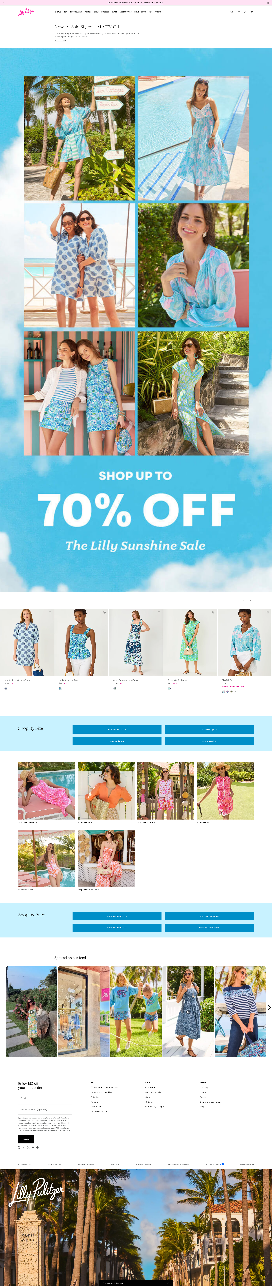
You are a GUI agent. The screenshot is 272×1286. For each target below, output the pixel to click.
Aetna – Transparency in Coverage (178, 1164)
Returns (94, 1102)
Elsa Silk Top (227, 680)
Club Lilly (149, 1097)
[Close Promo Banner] (3, 3)
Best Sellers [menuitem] (76, 12)
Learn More (156, 2)
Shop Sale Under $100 (209, 928)
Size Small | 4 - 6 (209, 730)
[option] (27, 642)
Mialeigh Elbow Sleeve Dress (17, 680)
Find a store (150, 1087)
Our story (204, 1087)
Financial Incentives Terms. (60, 1130)
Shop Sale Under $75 (117, 928)
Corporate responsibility (211, 1102)
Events (203, 1097)
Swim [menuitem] (114, 12)
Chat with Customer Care (106, 1087)
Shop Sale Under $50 (209, 916)
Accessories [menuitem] (126, 12)
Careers (203, 1092)
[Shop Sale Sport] (225, 791)
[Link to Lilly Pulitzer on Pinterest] (37, 1147)
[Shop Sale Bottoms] (165, 791)
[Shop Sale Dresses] (46, 791)
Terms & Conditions (54, 1164)
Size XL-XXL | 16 (209, 741)
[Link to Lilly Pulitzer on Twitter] (28, 1147)
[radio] (6, 688)
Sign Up (26, 1139)
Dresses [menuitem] (105, 12)
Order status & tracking (101, 1092)
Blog (202, 1106)
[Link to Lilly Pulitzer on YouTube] (33, 1147)
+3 (235, 692)
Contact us (96, 1106)
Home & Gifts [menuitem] (140, 12)
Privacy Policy (46, 1118)
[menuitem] (231, 12)
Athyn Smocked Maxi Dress (125, 680)
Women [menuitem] (88, 12)
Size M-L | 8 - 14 (117, 741)
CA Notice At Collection (143, 1164)
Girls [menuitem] (96, 12)
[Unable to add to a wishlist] (50, 612)
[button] (268, 3)
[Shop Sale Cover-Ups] (106, 858)
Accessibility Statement (86, 1164)
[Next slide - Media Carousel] (269, 1007)
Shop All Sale (60, 40)
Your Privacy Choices (213, 1164)
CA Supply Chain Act (247, 1164)
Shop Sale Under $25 (117, 916)
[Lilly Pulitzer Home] (26, 12)
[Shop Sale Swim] (46, 858)
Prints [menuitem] (158, 12)
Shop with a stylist (153, 1092)
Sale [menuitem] (59, 12)
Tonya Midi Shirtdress (177, 680)
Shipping (95, 1097)
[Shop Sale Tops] (106, 791)
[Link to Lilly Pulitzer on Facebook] (24, 1147)
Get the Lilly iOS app (154, 1106)
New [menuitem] (65, 12)
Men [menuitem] (150, 12)
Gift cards (149, 1102)
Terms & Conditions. (61, 1118)
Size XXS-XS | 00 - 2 (117, 730)
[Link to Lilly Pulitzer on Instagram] (19, 1147)
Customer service (99, 1111)
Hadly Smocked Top (68, 680)
